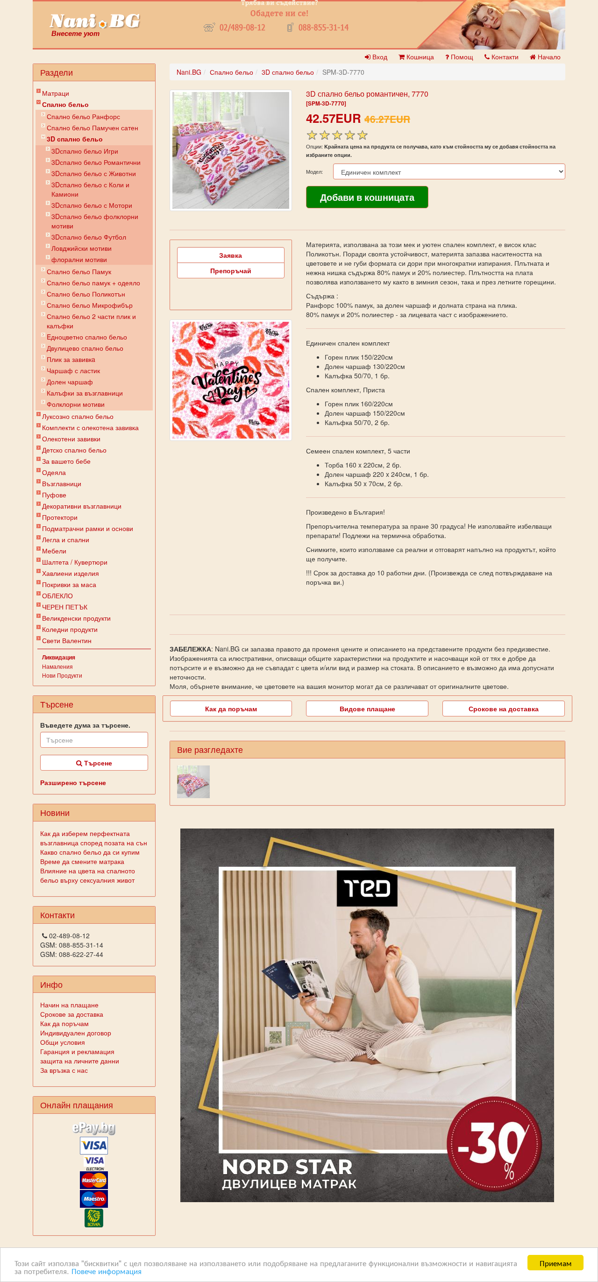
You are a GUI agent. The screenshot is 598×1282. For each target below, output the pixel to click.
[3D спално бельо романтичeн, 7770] (231, 150)
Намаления (57, 666)
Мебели (54, 550)
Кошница (419, 56)
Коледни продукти (70, 629)
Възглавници (61, 483)
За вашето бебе (66, 461)
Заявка (230, 255)
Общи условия (62, 1042)
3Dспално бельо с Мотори (91, 205)
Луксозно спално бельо (78, 416)
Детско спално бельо (74, 449)
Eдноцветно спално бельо (87, 336)
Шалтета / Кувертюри (74, 562)
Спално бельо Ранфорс (83, 116)
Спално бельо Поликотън (86, 293)
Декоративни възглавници (81, 505)
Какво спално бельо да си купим (90, 852)
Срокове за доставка (71, 1014)
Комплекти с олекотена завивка (90, 427)
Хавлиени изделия (70, 573)
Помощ (461, 56)
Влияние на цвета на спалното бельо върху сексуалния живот (87, 875)
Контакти (504, 56)
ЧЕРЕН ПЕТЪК (64, 606)
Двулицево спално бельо (85, 348)
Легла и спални (65, 539)
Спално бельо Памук (79, 271)
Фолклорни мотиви (76, 404)
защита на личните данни (79, 1060)
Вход (378, 56)
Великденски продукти (76, 618)
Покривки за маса (69, 584)
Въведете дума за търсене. (85, 725)
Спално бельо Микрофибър (90, 305)
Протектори (60, 517)
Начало (548, 56)
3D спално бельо (75, 138)
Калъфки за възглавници (85, 392)
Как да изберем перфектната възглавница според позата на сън (93, 838)
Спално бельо (65, 104)
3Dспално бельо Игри (84, 151)
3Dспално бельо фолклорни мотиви (94, 221)
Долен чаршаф (70, 381)
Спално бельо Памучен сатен (92, 127)
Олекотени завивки (71, 438)
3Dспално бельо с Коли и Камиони (90, 189)
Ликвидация (58, 657)
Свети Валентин (67, 640)
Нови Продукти (62, 675)
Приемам (556, 1262)
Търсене (97, 762)
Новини (55, 812)
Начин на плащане (69, 1004)
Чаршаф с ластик (73, 370)
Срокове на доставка (504, 708)
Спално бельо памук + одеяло (93, 282)
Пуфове (54, 494)
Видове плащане (367, 708)
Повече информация (106, 1270)
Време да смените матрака (82, 861)
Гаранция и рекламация (77, 1051)
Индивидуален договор (75, 1032)
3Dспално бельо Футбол (88, 236)
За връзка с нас (64, 1070)
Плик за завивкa (71, 359)
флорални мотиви (79, 259)
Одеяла (54, 472)
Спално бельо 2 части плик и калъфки (91, 321)
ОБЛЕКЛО (57, 595)
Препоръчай (230, 270)
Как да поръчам (64, 1023)
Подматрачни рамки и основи (87, 528)
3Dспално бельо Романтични (96, 162)
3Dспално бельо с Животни (93, 173)
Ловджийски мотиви (81, 248)
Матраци (55, 93)
